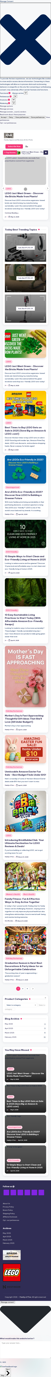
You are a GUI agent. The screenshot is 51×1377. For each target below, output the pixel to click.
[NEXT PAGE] (33, 992)
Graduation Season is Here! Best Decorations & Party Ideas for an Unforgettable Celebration (24, 969)
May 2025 (9, 1027)
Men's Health (29, 897)
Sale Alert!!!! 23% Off (25, 312)
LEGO (8, 189)
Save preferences (38, 117)
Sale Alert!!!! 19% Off (25, 281)
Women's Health (13, 897)
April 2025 (9, 1031)
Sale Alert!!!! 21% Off (25, 251)
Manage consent (7, 1305)
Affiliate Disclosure (10, 1220)
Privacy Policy (8, 1210)
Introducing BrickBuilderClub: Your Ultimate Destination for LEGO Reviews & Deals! (24, 846)
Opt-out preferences (8, 123)
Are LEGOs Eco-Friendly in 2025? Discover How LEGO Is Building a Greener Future (24, 498)
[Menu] (26, 146)
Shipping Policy (9, 1217)
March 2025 (9, 1036)
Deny (11, 117)
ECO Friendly (11, 555)
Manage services (6, 109)
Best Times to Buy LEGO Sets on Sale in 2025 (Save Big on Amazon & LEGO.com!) (25, 196)
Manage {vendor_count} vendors (13, 112)
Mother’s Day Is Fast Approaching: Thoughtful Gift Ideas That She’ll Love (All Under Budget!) (24, 722)
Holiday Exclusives (14, 714)
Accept (4, 117)
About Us (6, 1207)
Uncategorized (12, 490)
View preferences (22, 117)
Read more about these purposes (13, 114)
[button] (25, 40)
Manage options (6, 106)
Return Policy (8, 1213)
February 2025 (10, 1040)
